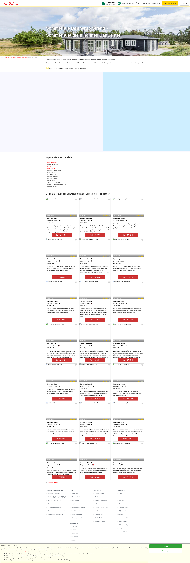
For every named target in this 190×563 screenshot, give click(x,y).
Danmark (13, 57)
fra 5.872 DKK (128, 360)
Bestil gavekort (75, 500)
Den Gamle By (51, 168)
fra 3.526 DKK (62, 439)
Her (47, 552)
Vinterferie (74, 526)
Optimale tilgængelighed (54, 507)
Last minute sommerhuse (78, 507)
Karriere (120, 497)
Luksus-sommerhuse (100, 504)
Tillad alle (165, 546)
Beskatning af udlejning (54, 500)
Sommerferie (74, 533)
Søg (138, 3)
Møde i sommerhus (100, 521)
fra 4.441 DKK (95, 360)
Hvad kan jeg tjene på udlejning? (57, 497)
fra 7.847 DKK (95, 235)
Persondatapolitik (123, 518)
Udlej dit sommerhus (170, 3)
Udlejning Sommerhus (54, 493)
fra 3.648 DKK (95, 439)
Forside (8, 57)
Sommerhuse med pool (101, 507)
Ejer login (184, 3)
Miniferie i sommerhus (101, 511)
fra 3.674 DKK (95, 277)
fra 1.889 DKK (128, 398)
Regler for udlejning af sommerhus (57, 511)
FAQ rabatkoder (122, 511)
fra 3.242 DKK (128, 320)
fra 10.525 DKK (61, 360)
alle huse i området (53, 482)
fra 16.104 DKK (128, 439)
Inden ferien (121, 500)
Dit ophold (121, 504)
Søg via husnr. (75, 504)
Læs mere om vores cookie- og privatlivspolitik (13, 552)
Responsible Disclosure (124, 532)
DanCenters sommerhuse (102, 497)
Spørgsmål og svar (123, 507)
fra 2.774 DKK (62, 277)
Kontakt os (121, 493)
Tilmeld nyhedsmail (76, 514)
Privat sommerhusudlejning (55, 514)
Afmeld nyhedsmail (76, 518)
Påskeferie (74, 529)
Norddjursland (25, 57)
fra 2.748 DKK (62, 398)
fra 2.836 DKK (95, 398)
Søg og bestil (74, 493)
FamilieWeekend (99, 518)
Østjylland (18, 57)
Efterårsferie (74, 536)
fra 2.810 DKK (95, 477)
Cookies (120, 514)
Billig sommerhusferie (101, 500)
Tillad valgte (165, 551)
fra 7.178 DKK (62, 477)
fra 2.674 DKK (128, 235)
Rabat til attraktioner (76, 511)
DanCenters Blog (99, 493)
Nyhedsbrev (156, 3)
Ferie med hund (99, 514)
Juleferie (73, 540)
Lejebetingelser (122, 521)
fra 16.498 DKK (61, 235)
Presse (120, 528)
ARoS (49, 166)
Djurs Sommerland (52, 162)
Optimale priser (52, 504)
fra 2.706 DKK (62, 320)
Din (75, 497)
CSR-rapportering (123, 525)
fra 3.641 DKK (95, 320)
